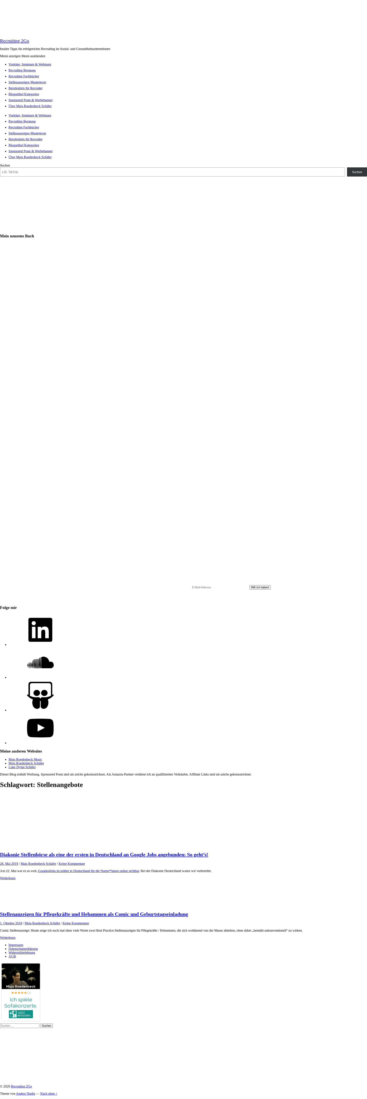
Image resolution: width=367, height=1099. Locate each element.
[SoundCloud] (40, 677)
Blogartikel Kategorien (23, 94)
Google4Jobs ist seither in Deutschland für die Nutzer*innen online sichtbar (88, 871)
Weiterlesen (8, 878)
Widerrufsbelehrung (21, 952)
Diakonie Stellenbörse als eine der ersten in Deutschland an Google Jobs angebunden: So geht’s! (104, 854)
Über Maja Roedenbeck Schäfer (30, 106)
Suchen (5, 165)
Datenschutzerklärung (23, 949)
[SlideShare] (40, 710)
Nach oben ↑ (48, 1093)
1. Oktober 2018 (11, 923)
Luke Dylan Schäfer (22, 767)
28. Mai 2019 (9, 863)
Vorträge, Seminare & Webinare (29, 64)
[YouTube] (40, 743)
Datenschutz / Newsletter (174, 600)
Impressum (15, 945)
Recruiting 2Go (14, 40)
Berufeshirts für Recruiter (25, 88)
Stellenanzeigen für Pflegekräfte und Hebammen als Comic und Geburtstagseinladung (94, 914)
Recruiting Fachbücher (23, 76)
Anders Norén (25, 1093)
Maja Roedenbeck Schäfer (26, 763)
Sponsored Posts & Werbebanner (30, 100)
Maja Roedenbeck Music (25, 759)
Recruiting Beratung (22, 70)
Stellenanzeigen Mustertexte (27, 82)
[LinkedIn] (40, 644)
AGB (12, 956)
